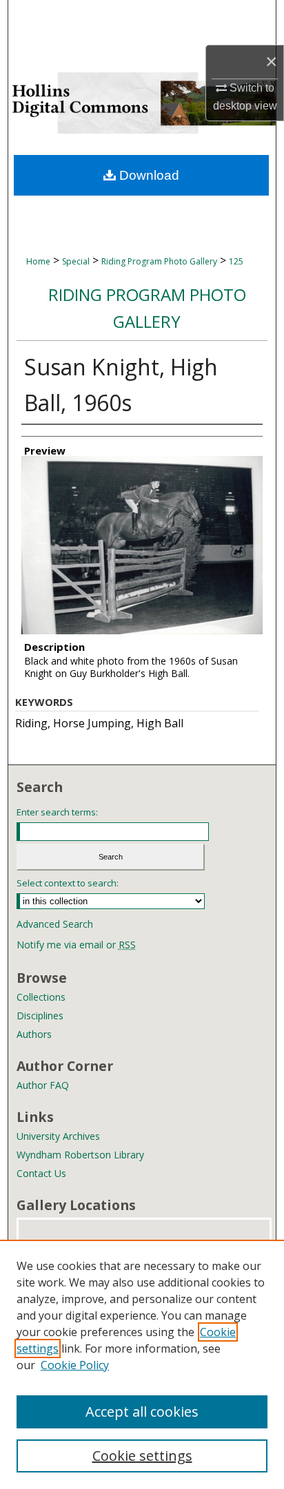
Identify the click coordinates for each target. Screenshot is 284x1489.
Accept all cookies (142, 1411)
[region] (142, 1364)
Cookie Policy (75, 1365)
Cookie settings (142, 1455)
